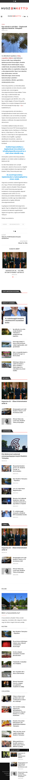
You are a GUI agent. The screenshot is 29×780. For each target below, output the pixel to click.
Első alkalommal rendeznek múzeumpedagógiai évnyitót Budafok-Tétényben (14, 456)
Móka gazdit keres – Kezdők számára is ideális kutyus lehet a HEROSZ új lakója (19, 744)
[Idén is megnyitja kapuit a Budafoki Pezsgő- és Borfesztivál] (6, 354)
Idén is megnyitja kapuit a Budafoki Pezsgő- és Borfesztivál (20, 354)
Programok (9, 775)
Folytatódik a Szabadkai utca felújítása (19, 662)
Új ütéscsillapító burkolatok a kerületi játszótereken (19, 653)
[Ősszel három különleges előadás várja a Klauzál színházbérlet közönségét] (6, 644)
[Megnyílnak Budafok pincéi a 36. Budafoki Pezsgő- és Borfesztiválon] (6, 468)
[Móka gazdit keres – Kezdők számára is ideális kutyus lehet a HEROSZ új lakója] (6, 744)
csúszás (5, 224)
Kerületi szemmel (9, 773)
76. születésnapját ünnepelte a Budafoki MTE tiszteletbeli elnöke (20, 513)
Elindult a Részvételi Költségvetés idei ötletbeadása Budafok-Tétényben (19, 723)
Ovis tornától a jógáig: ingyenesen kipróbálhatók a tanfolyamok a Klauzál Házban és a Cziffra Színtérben (19, 711)
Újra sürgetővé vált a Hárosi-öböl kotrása (18, 672)
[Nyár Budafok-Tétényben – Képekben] (6, 481)
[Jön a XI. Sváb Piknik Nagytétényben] (6, 491)
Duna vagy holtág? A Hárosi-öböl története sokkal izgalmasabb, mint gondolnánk (20, 344)
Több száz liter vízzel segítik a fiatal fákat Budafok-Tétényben (19, 733)
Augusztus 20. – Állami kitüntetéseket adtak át (14, 549)
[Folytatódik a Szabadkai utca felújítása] (6, 664)
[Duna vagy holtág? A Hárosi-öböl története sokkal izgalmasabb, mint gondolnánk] (6, 344)
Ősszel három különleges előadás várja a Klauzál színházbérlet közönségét (20, 644)
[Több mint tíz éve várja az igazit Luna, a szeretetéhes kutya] (6, 754)
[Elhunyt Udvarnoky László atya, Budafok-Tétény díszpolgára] (6, 571)
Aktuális (3, 24)
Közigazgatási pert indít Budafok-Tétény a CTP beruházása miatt (19, 559)
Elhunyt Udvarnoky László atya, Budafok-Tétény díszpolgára (19, 570)
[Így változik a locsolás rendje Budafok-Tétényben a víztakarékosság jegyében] (6, 331)
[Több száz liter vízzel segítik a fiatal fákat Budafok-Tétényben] (6, 734)
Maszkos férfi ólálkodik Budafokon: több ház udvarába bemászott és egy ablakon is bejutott (19, 501)
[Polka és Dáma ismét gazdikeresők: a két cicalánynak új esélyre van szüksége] (6, 698)
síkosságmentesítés (15, 224)
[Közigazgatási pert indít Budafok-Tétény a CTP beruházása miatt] (6, 560)
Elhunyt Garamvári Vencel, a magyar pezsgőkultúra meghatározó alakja (18, 684)
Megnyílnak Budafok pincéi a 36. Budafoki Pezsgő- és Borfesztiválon (19, 468)
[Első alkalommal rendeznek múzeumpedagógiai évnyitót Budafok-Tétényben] (14, 443)
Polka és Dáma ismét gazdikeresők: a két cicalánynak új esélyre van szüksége (19, 699)
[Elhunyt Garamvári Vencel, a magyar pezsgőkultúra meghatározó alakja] (6, 684)
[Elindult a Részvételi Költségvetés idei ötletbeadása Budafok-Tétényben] (6, 723)
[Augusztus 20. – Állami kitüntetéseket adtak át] (14, 260)
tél (23, 224)
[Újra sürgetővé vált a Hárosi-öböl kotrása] (6, 674)
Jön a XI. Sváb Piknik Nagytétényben (19, 489)
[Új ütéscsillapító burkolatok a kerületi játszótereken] (6, 654)
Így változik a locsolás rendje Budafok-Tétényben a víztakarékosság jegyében (19, 333)
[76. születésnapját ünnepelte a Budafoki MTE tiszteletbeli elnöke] (6, 514)
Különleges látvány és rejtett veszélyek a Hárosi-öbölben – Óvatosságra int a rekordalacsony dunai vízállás (19, 366)
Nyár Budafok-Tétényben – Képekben (20, 479)
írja (21, 105)
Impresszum (5, 771)
